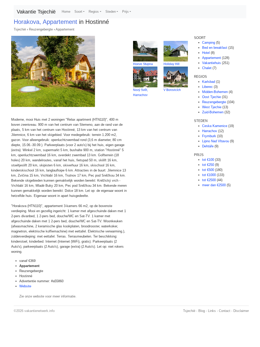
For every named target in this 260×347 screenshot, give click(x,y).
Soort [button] (78, 11)
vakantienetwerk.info (39, 311)
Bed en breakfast (214, 48)
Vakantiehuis (211, 63)
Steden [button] (110, 11)
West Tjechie (211, 107)
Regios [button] (94, 11)
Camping (208, 42)
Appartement (65, 29)
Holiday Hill (172, 64)
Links (212, 311)
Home (66, 11)
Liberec (207, 87)
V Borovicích (172, 90)
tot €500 (208, 170)
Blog (201, 311)
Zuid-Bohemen (212, 112)
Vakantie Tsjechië (36, 11)
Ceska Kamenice (214, 126)
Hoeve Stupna (143, 64)
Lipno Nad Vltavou (215, 141)
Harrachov (209, 131)
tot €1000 (209, 175)
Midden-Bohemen (215, 92)
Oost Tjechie (211, 97)
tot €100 (208, 160)
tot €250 (208, 165)
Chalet (207, 68)
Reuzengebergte (41, 29)
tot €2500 (209, 180)
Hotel (206, 53)
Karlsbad (208, 82)
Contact (224, 311)
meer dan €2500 (214, 185)
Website (25, 286)
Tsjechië (20, 29)
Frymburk (209, 136)
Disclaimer (241, 311)
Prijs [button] (125, 11)
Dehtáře (208, 146)
